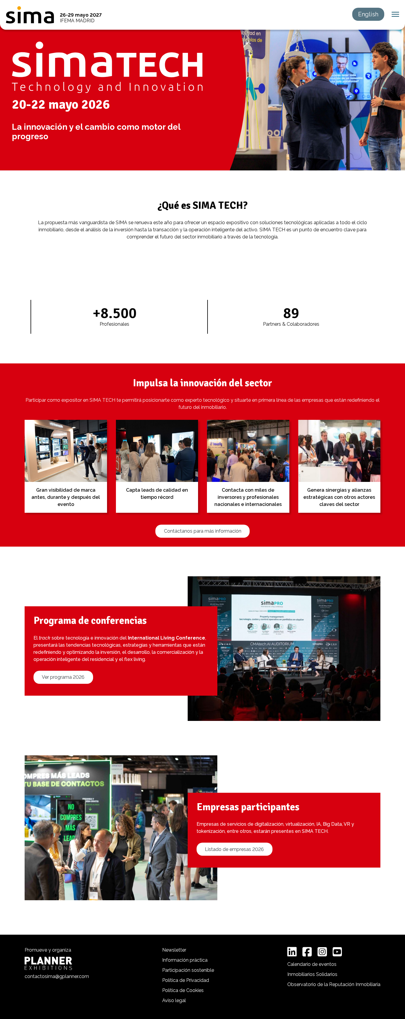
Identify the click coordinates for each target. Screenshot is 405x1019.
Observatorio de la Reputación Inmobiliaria (333, 984)
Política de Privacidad (185, 980)
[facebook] (307, 952)
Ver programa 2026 (63, 677)
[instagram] (322, 952)
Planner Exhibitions (48, 963)
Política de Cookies (183, 990)
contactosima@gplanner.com (57, 976)
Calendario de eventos (312, 964)
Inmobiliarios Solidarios (312, 974)
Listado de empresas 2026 (234, 849)
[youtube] (337, 952)
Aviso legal (174, 1000)
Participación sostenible (188, 970)
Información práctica (185, 960)
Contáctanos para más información (202, 531)
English (368, 14)
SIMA (30, 15)
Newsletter (174, 950)
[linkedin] (292, 952)
